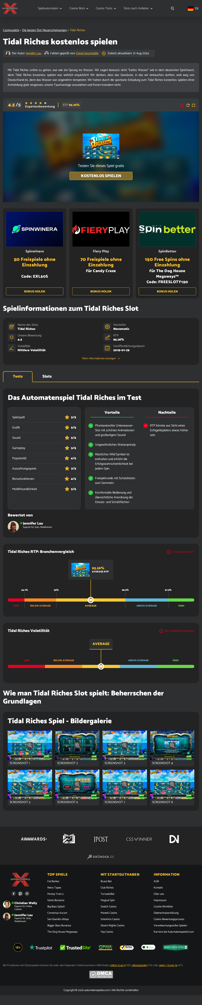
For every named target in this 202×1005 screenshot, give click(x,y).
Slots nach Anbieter (136, 8)
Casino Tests (104, 8)
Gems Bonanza (55, 900)
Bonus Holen (34, 291)
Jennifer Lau (33, 53)
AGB (156, 882)
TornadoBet (107, 894)
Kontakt (158, 888)
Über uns (159, 894)
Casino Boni (77, 8)
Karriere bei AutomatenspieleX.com (174, 932)
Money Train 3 (55, 894)
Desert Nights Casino (112, 926)
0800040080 (139, 965)
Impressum (160, 900)
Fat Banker (53, 882)
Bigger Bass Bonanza (59, 926)
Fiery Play (101, 251)
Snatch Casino (109, 907)
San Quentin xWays (58, 919)
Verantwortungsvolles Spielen (170, 926)
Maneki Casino (109, 913)
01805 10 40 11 (117, 965)
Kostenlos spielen (101, 176)
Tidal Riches (26, 329)
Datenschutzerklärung (166, 913)
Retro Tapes (54, 888)
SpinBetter (167, 251)
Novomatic (121, 329)
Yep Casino (107, 932)
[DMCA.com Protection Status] (101, 977)
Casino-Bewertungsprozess (169, 919)
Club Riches (107, 888)
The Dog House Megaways (62, 932)
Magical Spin (108, 900)
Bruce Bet (106, 882)
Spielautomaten (48, 8)
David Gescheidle (87, 53)
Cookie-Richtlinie (163, 907)
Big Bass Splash (56, 907)
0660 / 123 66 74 (168, 965)
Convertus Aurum (57, 913)
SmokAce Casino (110, 919)
